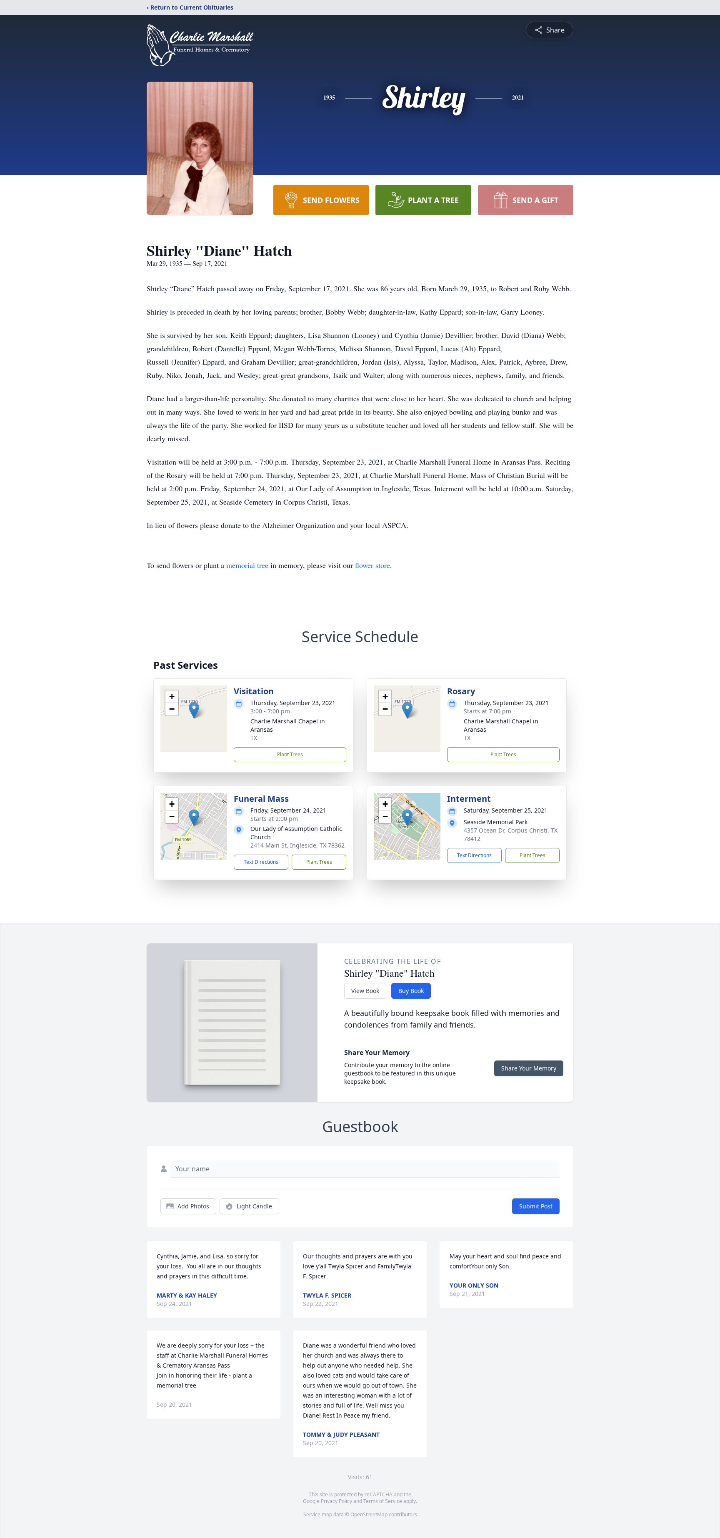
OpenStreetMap (369, 1514)
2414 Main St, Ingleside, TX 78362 (297, 845)
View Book (365, 991)
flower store (372, 565)
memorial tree (247, 565)
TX (253, 738)
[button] (194, 710)
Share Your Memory (528, 1068)
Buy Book (411, 991)
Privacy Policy (336, 1501)
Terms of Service (382, 1501)
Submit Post (535, 1206)
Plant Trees (290, 754)
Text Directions (261, 861)
